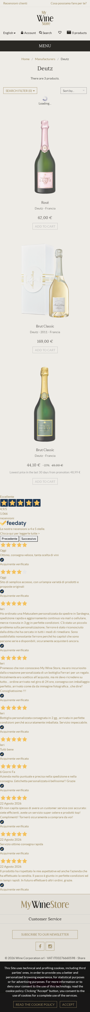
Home (25, 59)
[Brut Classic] (45, 280)
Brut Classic (45, 326)
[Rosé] (45, 157)
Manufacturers (45, 59)
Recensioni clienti (15, 3)
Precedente (9, 538)
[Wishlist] (59, 32)
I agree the (35, 951)
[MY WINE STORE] (45, 18)
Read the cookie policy (35, 1004)
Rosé (45, 202)
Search (47, 33)
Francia (50, 208)
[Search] (40, 33)
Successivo (28, 538)
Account (30, 33)
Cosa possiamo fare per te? (69, 3)
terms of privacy (42, 951)
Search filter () (19, 91)
